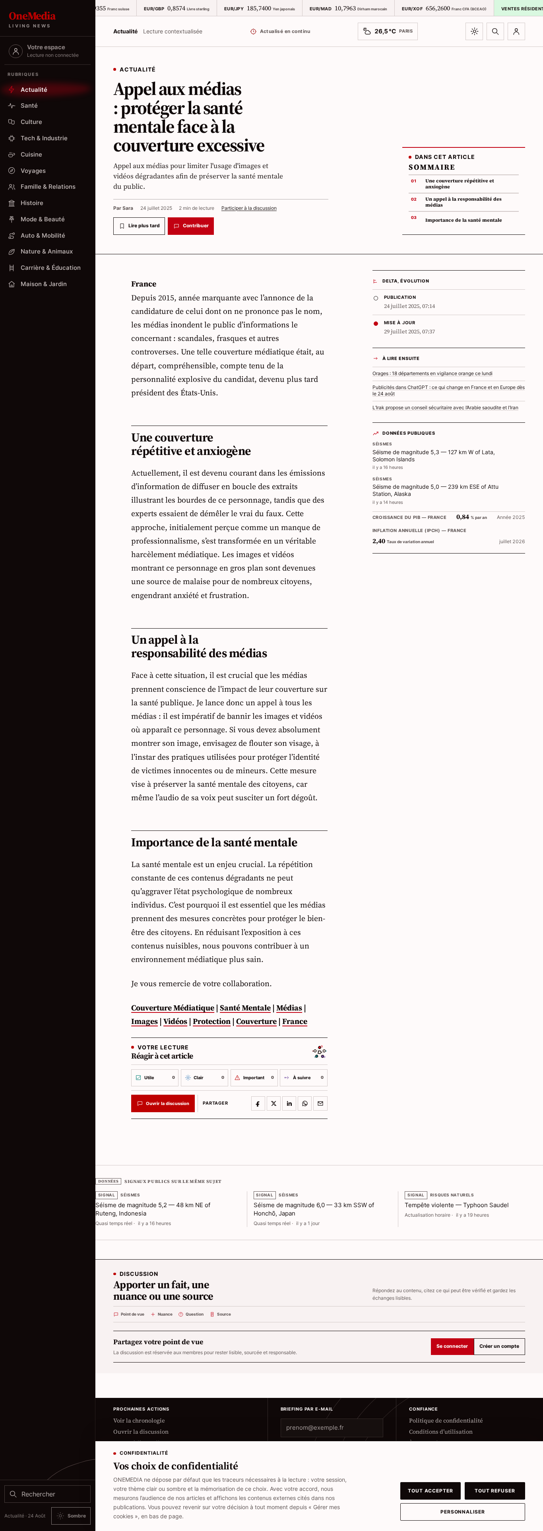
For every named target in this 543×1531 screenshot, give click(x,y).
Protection (212, 1021)
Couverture (256, 1021)
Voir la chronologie (139, 1421)
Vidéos (175, 1021)
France (294, 1021)
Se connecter (452, 1346)
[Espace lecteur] (516, 31)
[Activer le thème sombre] (474, 31)
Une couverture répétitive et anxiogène (459, 184)
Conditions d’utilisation (441, 1432)
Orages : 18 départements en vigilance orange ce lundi (432, 373)
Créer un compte (499, 1346)
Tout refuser (495, 1491)
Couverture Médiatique (172, 1007)
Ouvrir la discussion (141, 1432)
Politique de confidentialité (446, 1421)
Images (144, 1021)
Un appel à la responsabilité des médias (463, 202)
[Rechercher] (495, 31)
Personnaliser (462, 1512)
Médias (289, 1007)
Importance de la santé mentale (463, 220)
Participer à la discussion (249, 208)
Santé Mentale (245, 1007)
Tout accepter (430, 1491)
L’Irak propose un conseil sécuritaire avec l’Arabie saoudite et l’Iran (445, 407)
